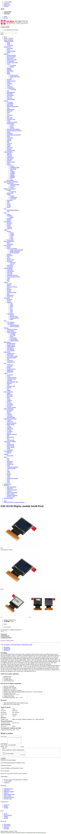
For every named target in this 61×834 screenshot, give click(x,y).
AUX (8, 376)
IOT (5, 208)
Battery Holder (10, 424)
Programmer (10, 244)
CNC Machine (10, 322)
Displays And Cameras (10, 188)
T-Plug (8, 425)
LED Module (10, 271)
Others (8, 146)
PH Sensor (9, 147)
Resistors (9, 406)
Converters (9, 86)
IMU (8, 142)
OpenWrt (9, 227)
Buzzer (9, 285)
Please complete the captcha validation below (13, 750)
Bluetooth (9, 154)
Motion (9, 144)
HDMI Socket (10, 437)
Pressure (9, 149)
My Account (7, 824)
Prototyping (7, 352)
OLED (8, 204)
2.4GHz (12, 166)
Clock (8, 85)
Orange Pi (9, 228)
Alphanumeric (13, 197)
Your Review (4, 743)
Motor (11, 319)
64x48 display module (26, 644)
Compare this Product (6, 637)
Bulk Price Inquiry (11, 486)
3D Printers (7, 298)
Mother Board (10, 445)
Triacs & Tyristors (11, 407)
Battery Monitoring (15, 251)
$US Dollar (6, 13)
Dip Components (8, 391)
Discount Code (11, 496)
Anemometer (10, 103)
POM (11, 306)
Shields (9, 220)
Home (5, 37)
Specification (7, 648)
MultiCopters (7, 342)
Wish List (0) (7, 4)
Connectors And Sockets (10, 418)
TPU (11, 312)
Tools (5, 457)
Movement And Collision (13, 129)
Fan (8, 469)
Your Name (3, 736)
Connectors (10, 416)
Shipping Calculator (12, 489)
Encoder (9, 140)
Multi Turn (9, 394)
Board (8, 42)
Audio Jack (10, 421)
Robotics (6, 328)
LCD (8, 203)
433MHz (12, 173)
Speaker (9, 291)
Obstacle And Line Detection (14, 130)
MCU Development (9, 241)
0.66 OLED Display (15, 644)
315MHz (12, 171)
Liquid (8, 120)
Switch (8, 82)
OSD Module (10, 349)
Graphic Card (10, 444)
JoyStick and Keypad (12, 62)
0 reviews (3, 640)
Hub (8, 90)
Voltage (12, 127)
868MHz (12, 176)
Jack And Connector (12, 286)
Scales (8, 477)
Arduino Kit (10, 364)
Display (9, 194)
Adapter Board (10, 353)
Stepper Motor (13, 339)
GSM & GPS (10, 157)
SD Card (9, 96)
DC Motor (12, 335)
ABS (11, 303)
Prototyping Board (11, 357)
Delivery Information (12, 492)
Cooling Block (11, 88)
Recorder (9, 289)
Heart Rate (9, 117)
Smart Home (10, 183)
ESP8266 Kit (10, 372)
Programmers (10, 240)
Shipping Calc (7, 484)
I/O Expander (10, 61)
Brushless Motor (11, 343)
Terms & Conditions (12, 495)
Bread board (10, 354)
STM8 (11, 235)
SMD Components (9, 408)
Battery (9, 247)
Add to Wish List (5, 636)
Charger (9, 254)
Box (8, 458)
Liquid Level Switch (12, 122)
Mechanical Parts (14, 318)
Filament (9, 302)
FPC (8, 435)
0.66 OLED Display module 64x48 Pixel (14, 502)
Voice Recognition (11, 292)
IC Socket (9, 403)
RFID (9, 73)
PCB (8, 281)
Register (6, 17)
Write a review (10, 640)
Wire (8, 359)
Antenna (9, 153)
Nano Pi (9, 224)
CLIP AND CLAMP (12, 356)
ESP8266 (9, 215)
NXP (11, 237)
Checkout (6, 6)
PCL (11, 308)
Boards (9, 231)
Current (12, 125)
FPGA (12, 232)
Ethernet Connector (12, 434)
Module (12, 66)
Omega (9, 225)
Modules (6, 54)
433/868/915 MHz (14, 167)
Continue (3, 758)
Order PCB (10, 488)
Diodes (9, 401)
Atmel (11, 238)
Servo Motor (13, 337)
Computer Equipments (12, 467)
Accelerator (10, 102)
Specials (6, 818)
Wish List (6, 827)
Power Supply (8, 245)
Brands (5, 813)
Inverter (9, 258)
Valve (8, 482)
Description (7, 647)
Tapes (8, 479)
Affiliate (6, 816)
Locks (8, 472)
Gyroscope (9, 115)
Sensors (6, 100)
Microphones (10, 295)
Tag (11, 78)
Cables (6, 373)
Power (11, 126)
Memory (9, 68)
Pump (8, 465)
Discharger (9, 255)
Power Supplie (10, 447)
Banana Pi (9, 222)
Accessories (10, 45)
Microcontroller (11, 417)
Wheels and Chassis (12, 329)
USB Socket (10, 428)
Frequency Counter (12, 59)
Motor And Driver (14, 326)
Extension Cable (11, 386)
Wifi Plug (12, 186)
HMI (8, 201)
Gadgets (6, 454)
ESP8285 (9, 218)
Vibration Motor (14, 340)
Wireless (9, 164)
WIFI (8, 163)
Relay (8, 72)
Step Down (13, 262)
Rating (2, 746)
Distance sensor (11, 345)
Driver (8, 207)
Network (9, 160)
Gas (8, 113)
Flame (8, 112)
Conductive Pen (11, 362)
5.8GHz (12, 174)
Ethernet (9, 387)
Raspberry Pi (7, 46)
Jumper (9, 393)
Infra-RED (9, 159)
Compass (9, 139)
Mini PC (9, 452)
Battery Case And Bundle (16, 249)
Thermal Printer (11, 99)
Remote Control (11, 161)
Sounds (6, 282)
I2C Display (7, 644)
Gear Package (10, 330)
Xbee (11, 170)
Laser (8, 64)
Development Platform (12, 210)
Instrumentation (11, 92)
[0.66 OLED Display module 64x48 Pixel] (20, 589)
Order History (7, 825)
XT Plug (9, 430)
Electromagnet (10, 109)
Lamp (8, 278)
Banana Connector (11, 423)
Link (26, 703)
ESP (5, 213)
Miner (8, 442)
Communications (8, 152)
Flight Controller (11, 346)
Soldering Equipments (12, 478)
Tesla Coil (9, 98)
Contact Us (6, 3)
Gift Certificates (8, 815)
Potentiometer (10, 95)
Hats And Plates (11, 51)
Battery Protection (14, 252)
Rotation (9, 79)
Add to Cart (4, 634)
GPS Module (10, 347)
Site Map (6, 807)
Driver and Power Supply (13, 276)
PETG (11, 305)
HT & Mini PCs (8, 451)
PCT (8, 438)
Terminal (9, 427)
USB (8, 384)
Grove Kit (9, 366)
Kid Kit (9, 367)
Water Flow (10, 137)
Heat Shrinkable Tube (12, 381)
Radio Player (10, 71)
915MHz (12, 177)
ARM (5, 230)
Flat (8, 389)
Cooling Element (11, 468)
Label (8, 471)
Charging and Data (12, 377)
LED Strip (9, 272)
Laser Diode (10, 404)
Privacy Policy (10, 494)
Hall (8, 116)
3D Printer (9, 299)
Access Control (14, 75)
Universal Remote (14, 184)
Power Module (10, 350)
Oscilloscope (10, 464)
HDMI (8, 390)
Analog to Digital (11, 55)
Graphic (12, 196)
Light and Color (11, 119)
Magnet (9, 474)
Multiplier (9, 69)
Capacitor (9, 400)
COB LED (10, 269)
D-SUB (9, 433)
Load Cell (9, 143)
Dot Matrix (10, 200)
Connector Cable (11, 379)
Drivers (12, 315)
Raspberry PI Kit (11, 369)
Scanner (9, 205)
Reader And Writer (15, 76)
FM (11, 178)
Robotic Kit (10, 370)
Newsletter (6, 828)
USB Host (9, 83)
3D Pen (9, 301)
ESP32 (8, 214)
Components (10, 313)
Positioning (10, 133)
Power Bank (10, 455)
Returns (6, 806)
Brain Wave (10, 105)
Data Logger (10, 58)
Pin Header (10, 396)
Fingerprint (10, 110)
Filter (8, 257)
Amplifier (9, 284)
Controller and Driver (12, 275)
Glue (8, 460)
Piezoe (8, 132)
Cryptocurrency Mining (10, 441)
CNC (5, 320)
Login (5, 16)
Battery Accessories (12, 248)
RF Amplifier (10, 180)
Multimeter (9, 462)
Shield (8, 44)
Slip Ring (9, 383)
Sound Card (10, 296)
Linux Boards (7, 221)
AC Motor (12, 333)
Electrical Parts (14, 316)
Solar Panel (10, 265)
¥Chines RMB (7, 12)
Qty (2, 631)
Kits (5, 363)
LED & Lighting (8, 268)
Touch (8, 136)
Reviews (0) (7, 650)
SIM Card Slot (10, 440)
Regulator (10, 261)
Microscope (10, 461)
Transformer (10, 266)
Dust (8, 108)
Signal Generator (11, 81)
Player (8, 288)
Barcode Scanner (11, 56)
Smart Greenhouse (8, 39)
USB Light (10, 274)
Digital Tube (10, 193)
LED (8, 279)
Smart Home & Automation (11, 181)
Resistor (9, 411)
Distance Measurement (12, 106)
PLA (11, 309)
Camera (9, 190)
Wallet (8, 448)
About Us (9, 491)
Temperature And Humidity (14, 134)
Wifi (8, 211)
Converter (9, 156)
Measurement (10, 123)
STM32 (12, 234)
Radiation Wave (11, 150)
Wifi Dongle (13, 169)
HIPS (11, 310)
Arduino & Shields (9, 41)
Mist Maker (10, 93)
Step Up (12, 264)
